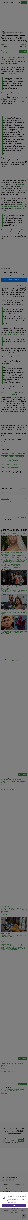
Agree (14, 1205)
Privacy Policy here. (11, 1202)
